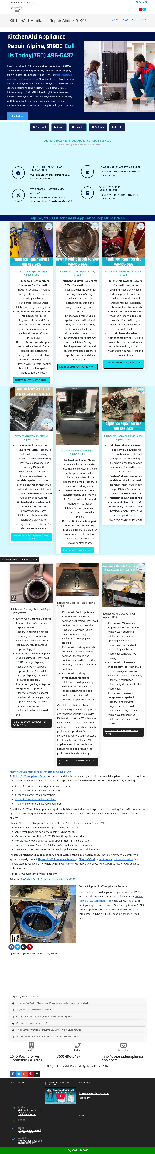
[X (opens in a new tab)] (137, 2)
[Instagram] (24, 947)
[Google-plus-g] (25, 1074)
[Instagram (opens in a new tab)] (142, 2)
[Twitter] (18, 947)
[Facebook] (11, 947)
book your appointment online (116, 859)
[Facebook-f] (13, 1074)
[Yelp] (30, 947)
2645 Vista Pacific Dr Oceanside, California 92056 (48, 879)
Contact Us (17, 116)
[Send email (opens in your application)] (144, 9)
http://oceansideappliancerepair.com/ (30, 1141)
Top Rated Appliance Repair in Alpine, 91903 (32, 953)
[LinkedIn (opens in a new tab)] (145, 2)
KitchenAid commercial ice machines (35, 799)
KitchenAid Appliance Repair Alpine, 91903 (131, 20)
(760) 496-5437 (87, 859)
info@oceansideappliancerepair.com (29, 1131)
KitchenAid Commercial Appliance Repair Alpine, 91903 (40, 771)
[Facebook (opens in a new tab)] (139, 2)
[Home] (113, 20)
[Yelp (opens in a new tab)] (140, 9)
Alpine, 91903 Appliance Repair (30, 776)
